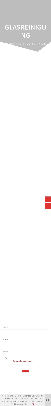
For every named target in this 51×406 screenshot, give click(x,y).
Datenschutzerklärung (23, 361)
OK (33, 404)
